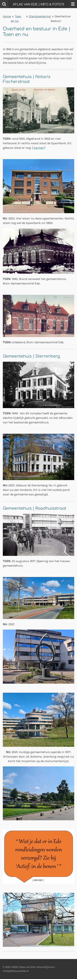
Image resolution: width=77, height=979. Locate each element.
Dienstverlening (40, 16)
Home (7, 16)
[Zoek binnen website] (4, 4)
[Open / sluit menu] (73, 4)
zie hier (39, 147)
